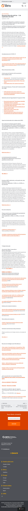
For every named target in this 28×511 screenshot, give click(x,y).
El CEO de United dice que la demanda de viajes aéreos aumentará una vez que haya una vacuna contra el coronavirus (14, 279)
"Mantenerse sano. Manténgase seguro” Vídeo (14, 104)
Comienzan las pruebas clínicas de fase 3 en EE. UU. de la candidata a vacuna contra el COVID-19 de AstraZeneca (14, 59)
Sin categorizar (5, 13)
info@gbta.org (6, 449)
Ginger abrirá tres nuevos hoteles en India (11, 314)
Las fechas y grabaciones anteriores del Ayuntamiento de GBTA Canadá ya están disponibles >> (14, 235)
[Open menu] (25, 6)
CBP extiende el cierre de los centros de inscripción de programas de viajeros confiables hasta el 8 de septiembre (14, 93)
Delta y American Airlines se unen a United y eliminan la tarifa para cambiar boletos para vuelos (14, 291)
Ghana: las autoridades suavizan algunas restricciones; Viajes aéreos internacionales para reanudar (14, 354)
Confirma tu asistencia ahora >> (9, 229)
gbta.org (18, 393)
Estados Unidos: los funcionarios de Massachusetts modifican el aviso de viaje (13, 368)
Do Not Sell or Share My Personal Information (11, 506)
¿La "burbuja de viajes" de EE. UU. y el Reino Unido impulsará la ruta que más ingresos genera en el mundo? (13, 296)
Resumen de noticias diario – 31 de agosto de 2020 (6, 406)
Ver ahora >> (5, 336)
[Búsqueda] (22, 6)
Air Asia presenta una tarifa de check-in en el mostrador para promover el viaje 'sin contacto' (12, 285)
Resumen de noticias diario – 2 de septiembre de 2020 (21, 406)
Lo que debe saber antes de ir (10, 105)
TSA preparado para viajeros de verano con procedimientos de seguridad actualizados (13, 112)
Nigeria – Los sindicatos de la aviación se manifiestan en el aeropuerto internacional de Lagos (13, 358)
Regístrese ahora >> (6, 152)
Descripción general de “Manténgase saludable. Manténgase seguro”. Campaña (14, 102)
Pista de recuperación (9, 110)
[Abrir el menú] (2, 496)
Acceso (24, 3)
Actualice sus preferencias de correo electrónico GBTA (14, 396)
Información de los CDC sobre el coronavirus (14, 83)
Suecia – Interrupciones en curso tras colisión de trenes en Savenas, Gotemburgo (12, 363)
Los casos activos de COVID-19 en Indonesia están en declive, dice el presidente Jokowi (14, 64)
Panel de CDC (7, 78)
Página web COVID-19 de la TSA (11, 109)
